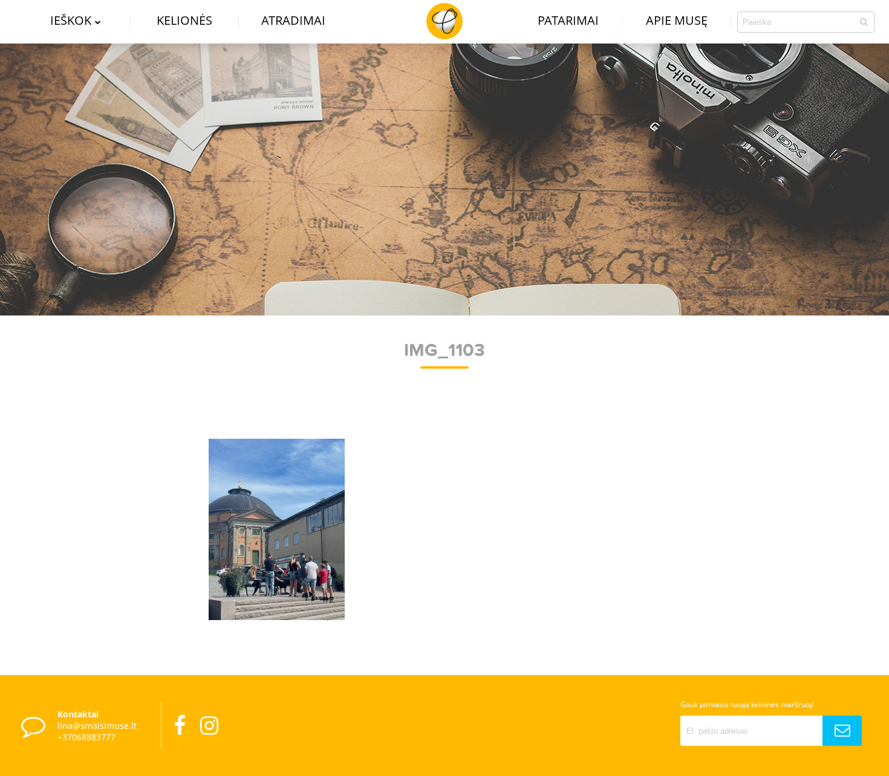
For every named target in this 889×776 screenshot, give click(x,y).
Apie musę (677, 20)
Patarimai (568, 20)
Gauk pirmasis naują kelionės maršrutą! (747, 704)
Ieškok (70, 20)
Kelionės (184, 20)
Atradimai (293, 20)
